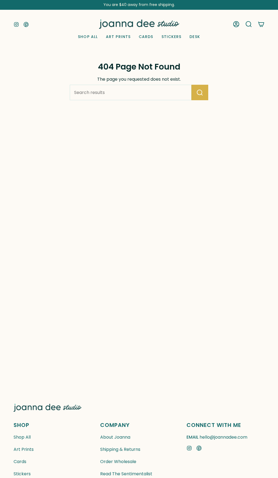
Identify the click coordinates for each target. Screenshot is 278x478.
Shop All (22, 437)
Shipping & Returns (120, 449)
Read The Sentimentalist (126, 474)
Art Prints (24, 449)
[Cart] (261, 24)
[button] (248, 24)
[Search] (199, 92)
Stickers (22, 474)
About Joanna (115, 437)
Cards (20, 461)
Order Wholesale (118, 461)
